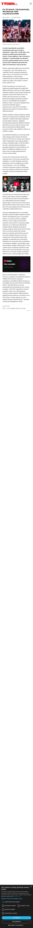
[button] (16, 899)
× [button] (31, 886)
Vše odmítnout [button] (16, 921)
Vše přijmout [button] (16, 917)
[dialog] (16, 906)
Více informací (17, 896)
